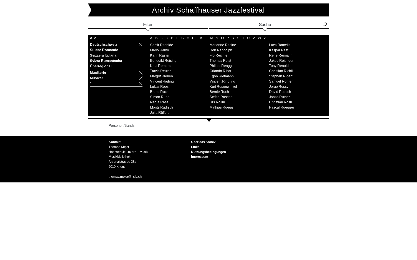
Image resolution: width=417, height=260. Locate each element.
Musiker (96, 78)
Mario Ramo (159, 50)
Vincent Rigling (162, 81)
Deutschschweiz (103, 44)
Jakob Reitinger (281, 60)
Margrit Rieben (161, 76)
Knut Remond (160, 66)
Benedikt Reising (163, 60)
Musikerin (98, 73)
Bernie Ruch (219, 92)
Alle (93, 38)
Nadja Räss (159, 102)
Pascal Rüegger (281, 107)
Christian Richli (281, 71)
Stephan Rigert (280, 76)
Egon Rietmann (222, 76)
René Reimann (281, 55)
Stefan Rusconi (221, 97)
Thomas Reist (220, 60)
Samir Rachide (161, 45)
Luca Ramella (280, 45)
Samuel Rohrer (281, 81)
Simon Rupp (159, 97)
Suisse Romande (104, 50)
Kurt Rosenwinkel (223, 86)
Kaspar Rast (278, 50)
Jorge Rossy (278, 86)
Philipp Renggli (221, 66)
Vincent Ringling (222, 81)
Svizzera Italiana (103, 55)
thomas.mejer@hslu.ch (125, 176)
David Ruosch (280, 92)
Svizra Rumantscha (106, 61)
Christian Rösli (280, 102)
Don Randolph (221, 50)
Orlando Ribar (220, 71)
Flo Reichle (218, 55)
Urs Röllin (217, 102)
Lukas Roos (159, 86)
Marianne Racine (223, 45)
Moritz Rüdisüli (161, 107)
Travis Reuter (160, 71)
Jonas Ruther (279, 97)
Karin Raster (159, 55)
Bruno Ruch (159, 92)
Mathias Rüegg (221, 107)
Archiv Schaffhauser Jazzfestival (208, 10)
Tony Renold (279, 66)
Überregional (100, 66)
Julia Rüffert (159, 112)
